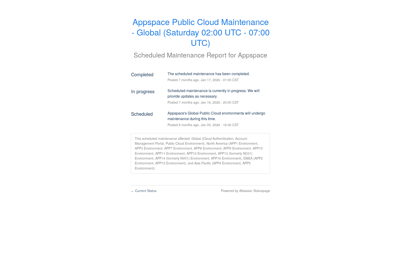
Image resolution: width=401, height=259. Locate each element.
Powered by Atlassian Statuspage (245, 190)
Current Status (143, 190)
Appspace (252, 54)
